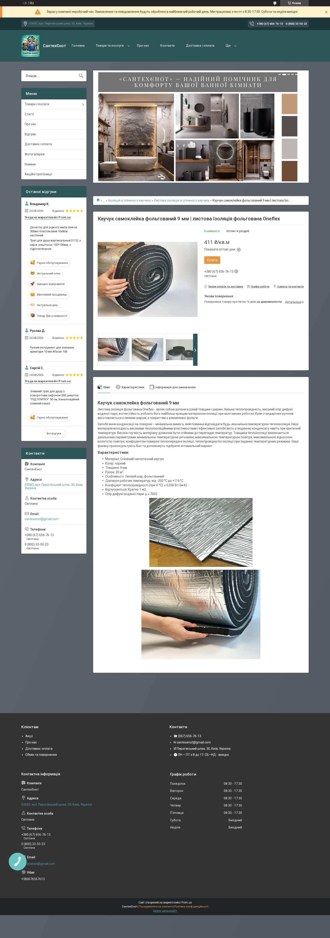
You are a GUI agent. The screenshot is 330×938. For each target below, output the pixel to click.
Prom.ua (186, 902)
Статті (29, 114)
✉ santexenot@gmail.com (192, 742)
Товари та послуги (110, 45)
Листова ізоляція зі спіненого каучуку (181, 200)
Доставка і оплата (200, 45)
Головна (78, 45)
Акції (29, 736)
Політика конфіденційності (191, 906)
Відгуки (30, 134)
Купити (212, 260)
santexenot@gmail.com (42, 519)
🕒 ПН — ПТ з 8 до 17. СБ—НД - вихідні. (201, 754)
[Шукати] (81, 75)
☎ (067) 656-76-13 (187, 736)
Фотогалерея (34, 154)
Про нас (143, 45)
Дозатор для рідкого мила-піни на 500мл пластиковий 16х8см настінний (53, 231)
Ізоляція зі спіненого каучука (129, 200)
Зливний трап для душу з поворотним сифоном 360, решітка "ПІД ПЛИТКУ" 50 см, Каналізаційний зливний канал (54, 397)
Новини (30, 164)
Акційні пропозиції (38, 174)
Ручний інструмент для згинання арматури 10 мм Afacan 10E (52, 349)
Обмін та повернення (41, 754)
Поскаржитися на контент (155, 906)
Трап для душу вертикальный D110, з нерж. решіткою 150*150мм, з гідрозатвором (55, 244)
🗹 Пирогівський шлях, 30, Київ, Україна (202, 748)
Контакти (167, 45)
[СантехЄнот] (30, 46)
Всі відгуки (54, 433)
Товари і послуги (37, 104)
